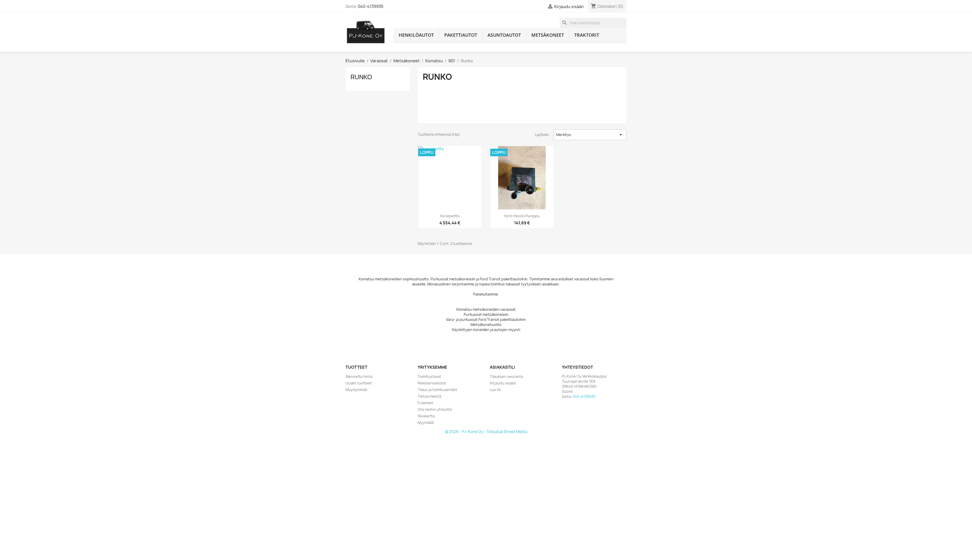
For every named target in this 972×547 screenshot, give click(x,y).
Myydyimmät (356, 389)
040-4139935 (370, 6)
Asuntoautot (504, 35)
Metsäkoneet (547, 35)
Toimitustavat (429, 376)
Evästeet (425, 402)
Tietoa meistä (429, 396)
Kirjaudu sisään (503, 383)
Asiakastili (502, 367)
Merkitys (590, 135)
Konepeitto (450, 215)
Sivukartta (426, 416)
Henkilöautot (416, 35)
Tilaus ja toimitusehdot (437, 389)
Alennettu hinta (359, 376)
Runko (361, 77)
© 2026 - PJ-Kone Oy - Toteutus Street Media (486, 431)
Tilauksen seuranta (506, 376)
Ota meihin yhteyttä (435, 409)
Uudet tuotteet (359, 383)
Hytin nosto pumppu (522, 215)
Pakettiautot (460, 35)
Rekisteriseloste (432, 383)
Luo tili (495, 389)
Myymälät (426, 422)
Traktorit (586, 35)
